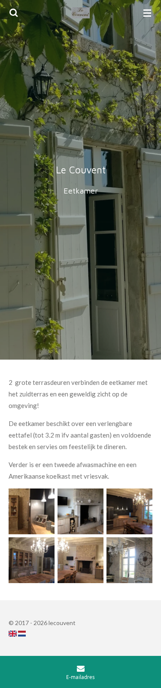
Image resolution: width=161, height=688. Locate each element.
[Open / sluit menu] (147, 12)
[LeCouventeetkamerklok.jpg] (129, 560)
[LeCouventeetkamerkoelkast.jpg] (129, 511)
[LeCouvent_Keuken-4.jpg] (31, 511)
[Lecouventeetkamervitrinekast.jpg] (31, 560)
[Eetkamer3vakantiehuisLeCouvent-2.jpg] (80, 511)
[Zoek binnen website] (13, 12)
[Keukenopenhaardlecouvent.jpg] (80, 560)
